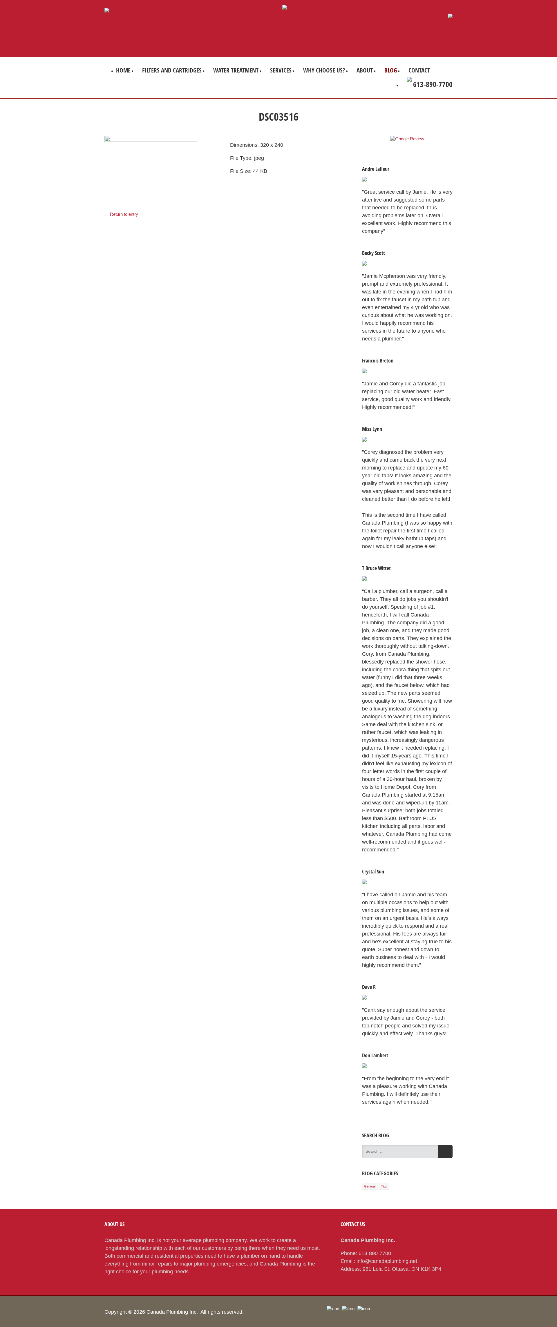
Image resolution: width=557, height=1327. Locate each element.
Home (123, 70)
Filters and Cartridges (172, 70)
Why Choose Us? (324, 70)
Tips (384, 1186)
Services (281, 70)
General (369, 1186)
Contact (419, 70)
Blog (390, 70)
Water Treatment (235, 70)
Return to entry (121, 214)
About (365, 70)
